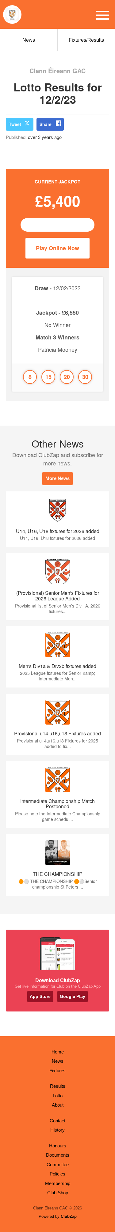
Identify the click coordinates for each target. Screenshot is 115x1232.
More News (57, 478)
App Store (40, 996)
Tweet (15, 124)
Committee (58, 1164)
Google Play (72, 996)
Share (46, 124)
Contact (57, 1120)
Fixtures (57, 1070)
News (28, 40)
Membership (57, 1183)
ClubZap (69, 1216)
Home (58, 1051)
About (57, 1105)
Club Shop (57, 1192)
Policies (57, 1173)
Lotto (58, 1095)
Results (57, 1086)
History (57, 1130)
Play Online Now (57, 248)
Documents (57, 1155)
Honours (57, 1145)
